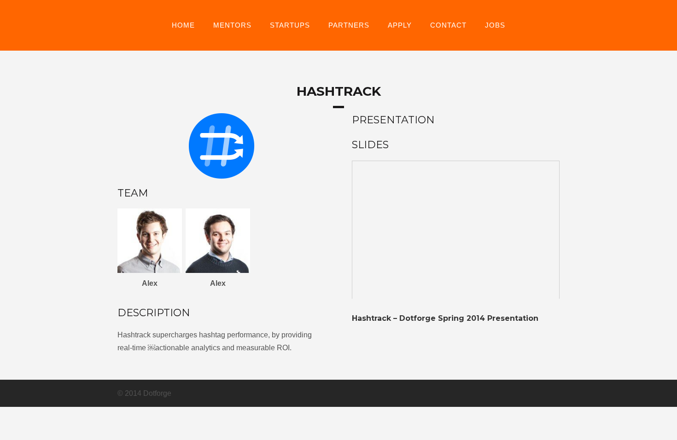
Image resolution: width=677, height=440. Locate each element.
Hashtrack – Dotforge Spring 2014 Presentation (445, 318)
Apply (400, 25)
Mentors (232, 25)
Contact (448, 25)
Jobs (495, 25)
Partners (348, 25)
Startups (290, 25)
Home (183, 25)
